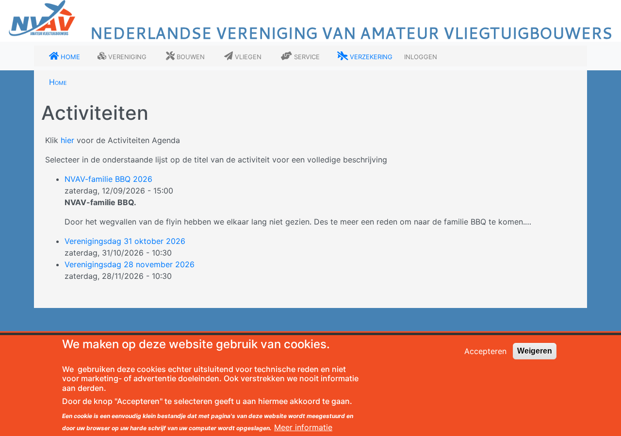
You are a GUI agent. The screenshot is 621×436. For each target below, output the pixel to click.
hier (67, 140)
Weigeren (534, 351)
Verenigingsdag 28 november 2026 (130, 264)
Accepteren (485, 351)
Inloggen (420, 56)
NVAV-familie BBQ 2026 (108, 179)
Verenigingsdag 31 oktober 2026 (125, 241)
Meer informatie (303, 427)
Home (58, 82)
